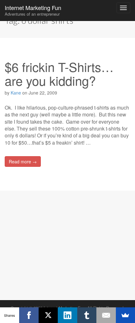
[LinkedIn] (67, 315)
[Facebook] (28, 315)
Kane (16, 93)
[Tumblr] (86, 315)
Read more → (23, 161)
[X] (48, 315)
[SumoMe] (125, 315)
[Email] (106, 315)
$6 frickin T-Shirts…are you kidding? (59, 73)
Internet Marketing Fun (33, 10)
